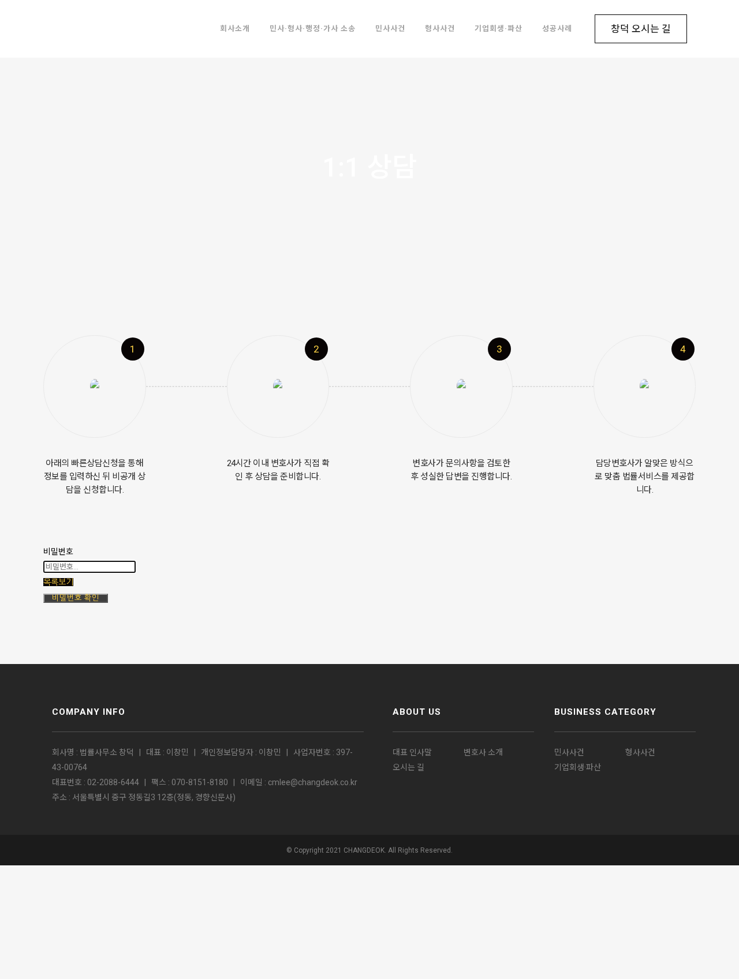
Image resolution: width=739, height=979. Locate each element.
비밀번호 (58, 551)
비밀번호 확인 (75, 598)
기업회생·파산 (577, 767)
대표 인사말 (412, 752)
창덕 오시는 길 (641, 29)
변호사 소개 (483, 752)
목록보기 (58, 582)
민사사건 (569, 752)
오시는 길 (408, 767)
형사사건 (640, 752)
